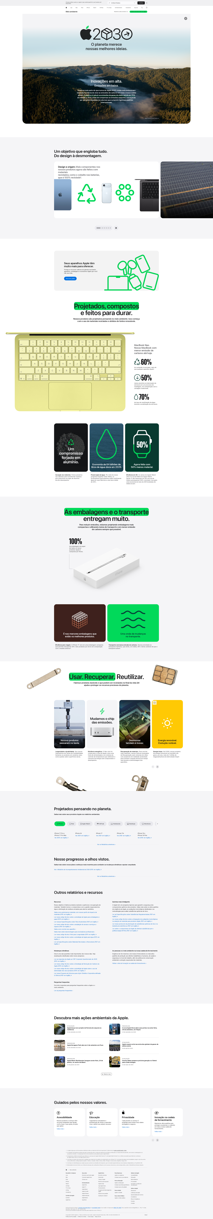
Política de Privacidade (71, 1216)
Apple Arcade (85, 1191)
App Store (84, 1199)
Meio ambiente (71, 12)
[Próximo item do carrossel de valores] (157, 1140)
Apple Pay (68, 1199)
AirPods (67, 1185)
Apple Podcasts (85, 1195)
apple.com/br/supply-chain (120, 1150)
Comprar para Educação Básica (122, 1184)
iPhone (67, 1181)
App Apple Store (102, 1185)
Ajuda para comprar (102, 1195)
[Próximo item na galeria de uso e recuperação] (157, 766)
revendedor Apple (96, 1207)
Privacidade (134, 1181)
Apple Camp (101, 1183)
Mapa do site (98, 1216)
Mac (67, 1177)
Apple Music (85, 1189)
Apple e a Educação (119, 1182)
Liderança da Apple (135, 1192)
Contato (133, 1203)
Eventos (133, 1201)
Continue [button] (141, 3)
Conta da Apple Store (87, 1177)
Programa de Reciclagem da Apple (104, 1191)
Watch (67, 1183)
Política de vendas (82, 1216)
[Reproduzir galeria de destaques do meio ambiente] (116, 228)
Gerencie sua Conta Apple (88, 1175)
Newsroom (133, 1190)
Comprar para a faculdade (121, 1187)
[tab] (71, 823)
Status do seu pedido (103, 1193)
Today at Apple (101, 1179)
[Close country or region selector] (146, 3)
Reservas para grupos (103, 1181)
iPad (67, 1179)
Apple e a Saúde (118, 1192)
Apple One (84, 1184)
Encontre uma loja (102, 1175)
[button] (121, 3)
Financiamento (101, 1188)
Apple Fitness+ (85, 1193)
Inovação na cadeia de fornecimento (136, 1184)
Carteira (68, 1197)
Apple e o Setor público (120, 1198)
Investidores (134, 1196)
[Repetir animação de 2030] (185, 18)
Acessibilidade (134, 1175)
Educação (133, 1177)
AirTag (67, 1190)
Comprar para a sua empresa (121, 1177)
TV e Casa (68, 1188)
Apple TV (84, 1187)
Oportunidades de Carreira (137, 1194)
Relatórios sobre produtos (120, 11)
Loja (67, 1175)
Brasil (146, 1214)
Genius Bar (100, 1177)
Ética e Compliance (135, 1199)
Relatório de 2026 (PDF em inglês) (139, 11)
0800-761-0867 (117, 1207)
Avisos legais (91, 1216)
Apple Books (85, 1197)
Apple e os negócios (119, 1175)
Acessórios (68, 1192)
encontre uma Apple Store (84, 1207)
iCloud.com (84, 1179)
